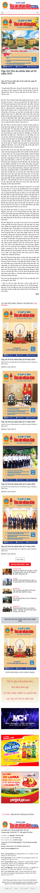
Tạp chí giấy (24, 888)
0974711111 (10, 875)
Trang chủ (8, 888)
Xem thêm (20, 559)
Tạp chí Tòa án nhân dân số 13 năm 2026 (18, 546)
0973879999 (18, 846)
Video (16, 888)
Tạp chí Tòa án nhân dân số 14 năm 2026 (18, 484)
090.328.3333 (13, 859)
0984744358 (10, 846)
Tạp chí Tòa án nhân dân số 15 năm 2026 (18, 422)
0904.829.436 (12, 855)
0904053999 (29, 869)
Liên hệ (33, 888)
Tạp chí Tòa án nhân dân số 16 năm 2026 (18, 359)
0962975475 (26, 846)
